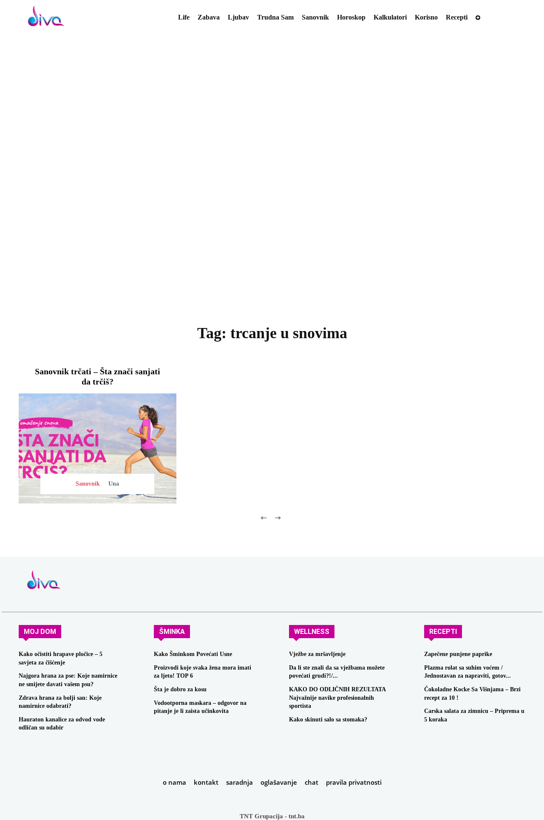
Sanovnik (88, 484)
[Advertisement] (272, 195)
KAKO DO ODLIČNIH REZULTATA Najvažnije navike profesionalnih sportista (337, 697)
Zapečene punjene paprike (458, 654)
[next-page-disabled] (277, 517)
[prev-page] (263, 517)
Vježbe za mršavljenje (317, 654)
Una (113, 484)
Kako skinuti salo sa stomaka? (328, 719)
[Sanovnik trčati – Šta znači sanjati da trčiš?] (97, 448)
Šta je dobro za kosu (180, 689)
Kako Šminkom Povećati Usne (193, 654)
